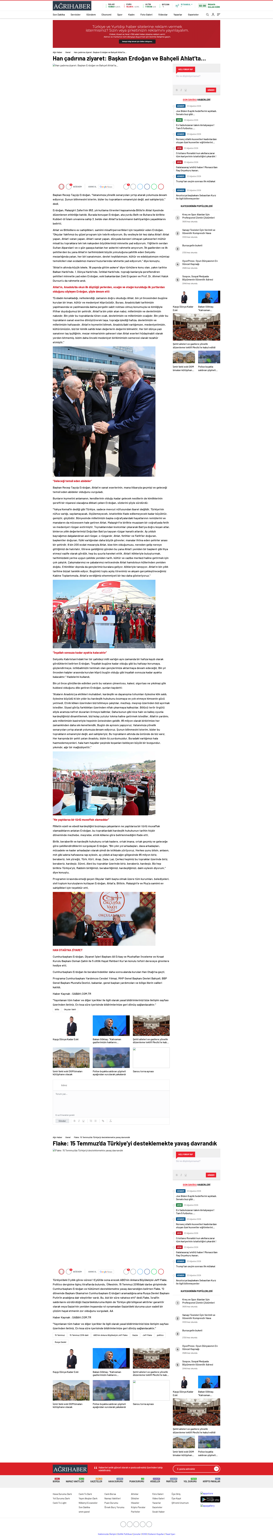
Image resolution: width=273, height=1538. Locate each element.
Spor (119, 14)
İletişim (113, 1534)
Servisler (76, 14)
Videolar (163, 14)
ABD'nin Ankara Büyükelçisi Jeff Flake (110, 1335)
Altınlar (135, 1494)
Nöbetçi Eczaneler (88, 1502)
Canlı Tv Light (60, 1502)
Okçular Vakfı (70, 1009)
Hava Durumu (115, 1480)
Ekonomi (106, 14)
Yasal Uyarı (170, 1534)
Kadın (131, 14)
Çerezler (137, 1534)
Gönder (62, 1120)
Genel (67, 52)
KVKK (144, 1534)
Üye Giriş (176, 1494)
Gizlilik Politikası (125, 1534)
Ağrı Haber (57, 52)
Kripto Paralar (211, 1480)
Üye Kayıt (176, 1498)
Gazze (135, 1335)
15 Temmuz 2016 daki (79, 1335)
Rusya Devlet (60, 1342)
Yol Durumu (190, 1480)
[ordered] (91, 1121)
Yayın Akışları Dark (88, 1498)
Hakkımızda (103, 1534)
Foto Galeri (146, 14)
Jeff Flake (147, 1335)
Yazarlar (177, 14)
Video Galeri (158, 1498)
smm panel (84, 1511)
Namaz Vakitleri (75, 1480)
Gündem (91, 14)
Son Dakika (59, 14)
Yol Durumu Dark (61, 1498)
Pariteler (171, 1480)
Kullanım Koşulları (156, 1534)
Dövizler (135, 1498)
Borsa (56, 1480)
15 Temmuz (60, 1335)
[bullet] (95, 1121)
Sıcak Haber (158, 1511)
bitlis (57, 1009)
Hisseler (155, 1480)
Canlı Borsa (110, 1494)
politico (160, 1335)
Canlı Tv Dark (85, 1494)
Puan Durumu (136, 1480)
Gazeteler (193, 14)
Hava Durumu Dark (62, 1494)
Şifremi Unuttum (180, 1502)
